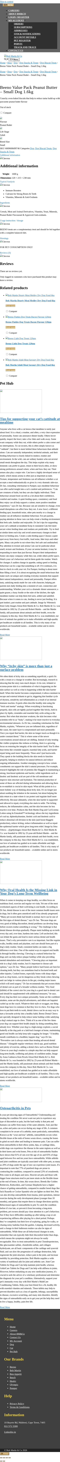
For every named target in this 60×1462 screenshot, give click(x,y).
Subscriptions (23, 27)
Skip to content (6, 1)
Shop (9, 63)
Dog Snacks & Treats (28, 63)
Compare (7, 113)
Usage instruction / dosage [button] (11, 220)
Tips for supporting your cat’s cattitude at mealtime (30, 420)
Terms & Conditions (20, 1407)
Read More (5, 635)
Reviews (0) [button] (5, 253)
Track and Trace (25, 47)
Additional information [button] (10, 155)
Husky (13, 1381)
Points (18, 44)
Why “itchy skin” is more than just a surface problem (26, 667)
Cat (11, 1348)
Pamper (13, 1388)
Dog (16, 63)
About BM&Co (17, 14)
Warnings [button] (4, 238)
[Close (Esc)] (9, 1457)
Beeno (13, 1367)
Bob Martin (15, 1370)
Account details (25, 37)
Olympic (14, 1384)
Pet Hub (14, 1351)
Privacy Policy (17, 1403)
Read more (10, 306)
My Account (16, 1341)
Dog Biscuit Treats (48, 63)
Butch (13, 1377)
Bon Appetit (16, 1374)
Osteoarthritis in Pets (15, 1108)
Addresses (20, 30)
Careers (13, 10)
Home (2, 63)
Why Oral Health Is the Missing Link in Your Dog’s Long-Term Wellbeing (28, 891)
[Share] (7, 1457)
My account (16, 20)
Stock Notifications (27, 34)
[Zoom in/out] (1, 1457)
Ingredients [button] (5, 203)
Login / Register (18, 17)
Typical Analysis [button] (7, 181)
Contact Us (15, 50)
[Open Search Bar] (6, 59)
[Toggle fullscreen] (4, 1457)
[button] (25, 20)
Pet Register (22, 40)
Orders (18, 24)
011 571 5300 (11, 1426)
